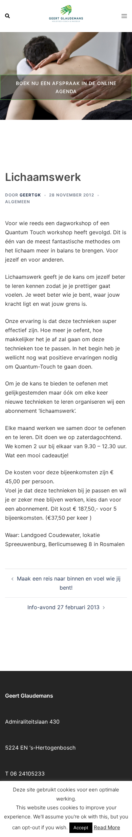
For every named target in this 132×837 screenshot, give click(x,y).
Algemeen (17, 201)
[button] (7, 16)
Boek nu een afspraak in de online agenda (66, 87)
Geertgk (30, 194)
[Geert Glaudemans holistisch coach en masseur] (66, 15)
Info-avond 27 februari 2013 (63, 607)
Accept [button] (80, 827)
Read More (107, 827)
